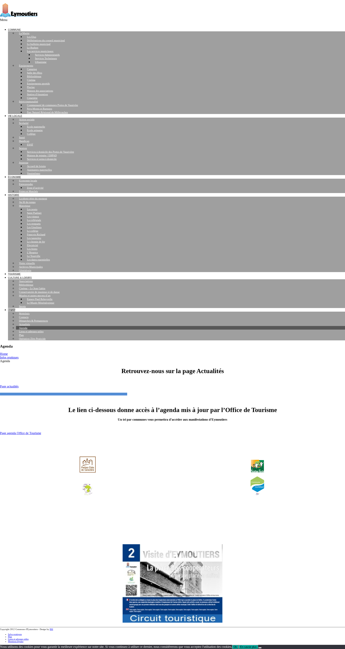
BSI (51, 629)
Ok (235, 646)
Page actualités (9, 386)
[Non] (260, 647)
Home (4, 354)
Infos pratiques (9, 357)
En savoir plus (248, 646)
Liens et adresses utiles (18, 639)
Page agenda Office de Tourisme (20, 433)
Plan (10, 636)
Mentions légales (15, 641)
